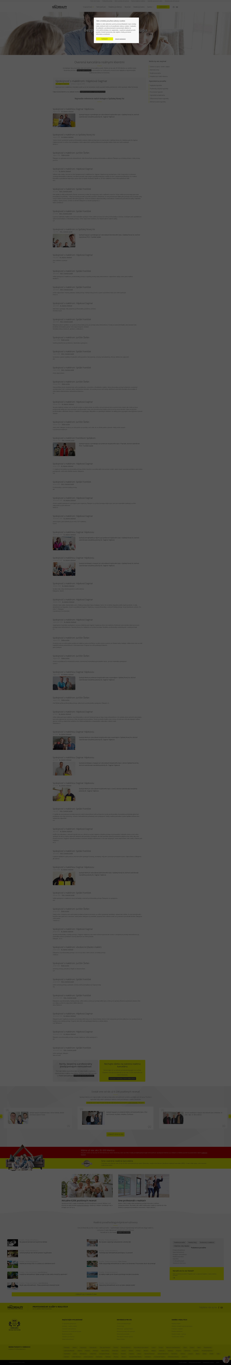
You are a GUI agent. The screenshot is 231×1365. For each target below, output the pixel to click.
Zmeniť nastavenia (120, 39)
